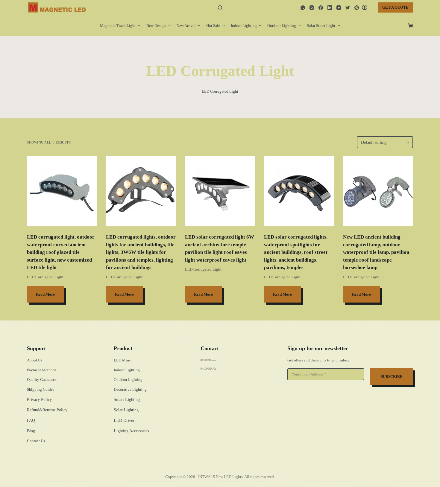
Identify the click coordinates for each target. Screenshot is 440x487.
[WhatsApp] (303, 7)
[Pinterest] (356, 7)
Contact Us (36, 441)
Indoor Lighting (127, 370)
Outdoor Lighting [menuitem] (281, 25)
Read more (45, 294)
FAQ (31, 420)
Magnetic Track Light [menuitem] (118, 25)
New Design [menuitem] (156, 25)
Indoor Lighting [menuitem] (244, 25)
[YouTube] (338, 7)
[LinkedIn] (329, 7)
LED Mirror (123, 360)
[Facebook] (320, 7)
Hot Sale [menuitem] (213, 25)
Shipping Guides (40, 389)
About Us (34, 360)
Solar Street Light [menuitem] (321, 25)
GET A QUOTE (395, 7)
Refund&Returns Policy (47, 410)
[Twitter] (347, 7)
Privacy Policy (39, 399)
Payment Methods (41, 370)
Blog (31, 431)
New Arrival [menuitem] (186, 25)
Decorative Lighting (130, 389)
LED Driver (124, 420)
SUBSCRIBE (392, 376)
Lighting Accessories (131, 431)
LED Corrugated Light (45, 277)
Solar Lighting (126, 410)
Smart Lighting (127, 399)
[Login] (364, 7)
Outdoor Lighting (128, 379)
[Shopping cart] (410, 25)
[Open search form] (220, 7)
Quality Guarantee (42, 379)
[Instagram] (311, 7)
